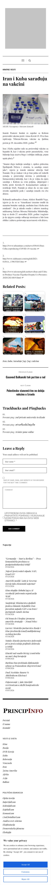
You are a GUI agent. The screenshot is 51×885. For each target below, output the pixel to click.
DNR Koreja (8, 716)
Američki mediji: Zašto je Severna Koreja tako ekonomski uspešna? (21, 547)
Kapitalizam (8, 774)
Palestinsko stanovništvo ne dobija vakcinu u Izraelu (25, 358)
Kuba (5, 720)
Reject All (25, 879)
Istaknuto (7, 828)
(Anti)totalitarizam (11, 782)
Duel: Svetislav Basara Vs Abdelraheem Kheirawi (17, 639)
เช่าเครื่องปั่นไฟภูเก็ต (25, 389)
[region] (25, 860)
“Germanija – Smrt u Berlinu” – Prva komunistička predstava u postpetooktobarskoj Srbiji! (23, 526)
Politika (6, 817)
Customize (25, 872)
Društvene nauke (10, 824)
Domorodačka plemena (13, 793)
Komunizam (8, 778)
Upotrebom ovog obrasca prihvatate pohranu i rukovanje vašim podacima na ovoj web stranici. (24, 482)
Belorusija (7, 724)
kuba (10, 326)
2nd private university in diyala (30, 382)
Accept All (25, 864)
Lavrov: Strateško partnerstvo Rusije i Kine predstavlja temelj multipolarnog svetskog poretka (23, 596)
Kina (5, 709)
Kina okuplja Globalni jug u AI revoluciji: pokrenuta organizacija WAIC (21, 558)
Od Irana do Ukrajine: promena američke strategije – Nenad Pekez (21, 585)
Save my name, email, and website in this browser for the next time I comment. (23, 447)
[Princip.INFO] (25, 11)
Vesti (5, 813)
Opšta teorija (9, 763)
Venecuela (7, 728)
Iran (5, 326)
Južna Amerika (10, 735)
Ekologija (7, 797)
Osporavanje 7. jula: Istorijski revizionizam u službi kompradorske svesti (22, 650)
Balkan (6, 747)
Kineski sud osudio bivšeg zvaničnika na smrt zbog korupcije (22, 620)
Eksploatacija (9, 789)
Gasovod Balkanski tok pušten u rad (25, 342)
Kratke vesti (9, 35)
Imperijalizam (9, 767)
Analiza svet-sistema (12, 786)
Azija (5, 743)
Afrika (6, 739)
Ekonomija (8, 821)
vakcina (35, 326)
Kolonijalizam (9, 770)
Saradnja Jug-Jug (21, 326)
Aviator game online (24, 397)
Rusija (6, 713)
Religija (6, 832)
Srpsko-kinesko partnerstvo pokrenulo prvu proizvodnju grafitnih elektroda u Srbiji (23, 608)
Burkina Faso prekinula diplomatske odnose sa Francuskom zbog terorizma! (23, 629)
